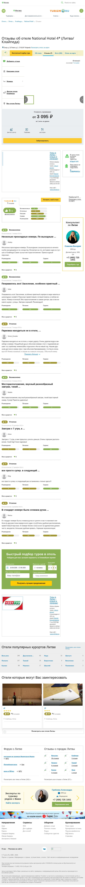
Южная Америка (7, 836)
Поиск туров (69, 826)
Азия (3, 826)
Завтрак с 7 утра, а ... (13, 428)
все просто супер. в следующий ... (21, 470)
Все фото (33, 92)
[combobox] (45, 576)
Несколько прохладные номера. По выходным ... (29, 236)
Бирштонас (48, 660)
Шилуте (68, 655)
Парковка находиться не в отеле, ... (21, 330)
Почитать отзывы (50, 828)
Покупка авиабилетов (72, 831)
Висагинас (69, 660)
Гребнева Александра (62, 790)
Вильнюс (5, 655)
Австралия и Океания (9, 838)
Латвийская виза (10, 764)
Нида (46, 655)
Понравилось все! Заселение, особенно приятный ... (31, 283)
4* (4, 708)
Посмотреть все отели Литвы (72, 648)
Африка (4, 828)
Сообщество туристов (51, 833)
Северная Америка (8, 833)
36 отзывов (55, 758)
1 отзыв (74, 773)
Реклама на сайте (15, 849)
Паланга (5, 660)
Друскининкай (28, 655)
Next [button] (80, 75)
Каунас (4, 665)
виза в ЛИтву (9, 771)
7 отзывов (76, 63)
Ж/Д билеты (69, 833)
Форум (46, 831)
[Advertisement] (42, 30)
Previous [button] (26, 75)
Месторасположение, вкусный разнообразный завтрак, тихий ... (27, 385)
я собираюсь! (75, 170)
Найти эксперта (13, 803)
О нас (4, 849)
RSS (24, 826)
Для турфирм (27, 828)
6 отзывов (54, 765)
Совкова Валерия (73, 246)
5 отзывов (16, 714)
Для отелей (27, 831)
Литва (14, 719)
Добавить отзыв (49, 826)
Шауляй (47, 665)
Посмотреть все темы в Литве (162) (17, 779)
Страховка (68, 836)
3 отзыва (74, 758)
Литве (74, 225)
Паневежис (69, 665)
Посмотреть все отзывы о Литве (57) (58, 779)
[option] (29, 99)
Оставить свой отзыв (50, 200)
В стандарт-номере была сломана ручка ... (25, 510)
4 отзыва (54, 773)
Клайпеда (8, 719)
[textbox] (45, 576)
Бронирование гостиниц (73, 828)
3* (45, 708)
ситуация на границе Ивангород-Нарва (19, 756)
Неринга (26, 665)
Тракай (25, 660)
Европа (4, 831)
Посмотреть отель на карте (40, 47)
